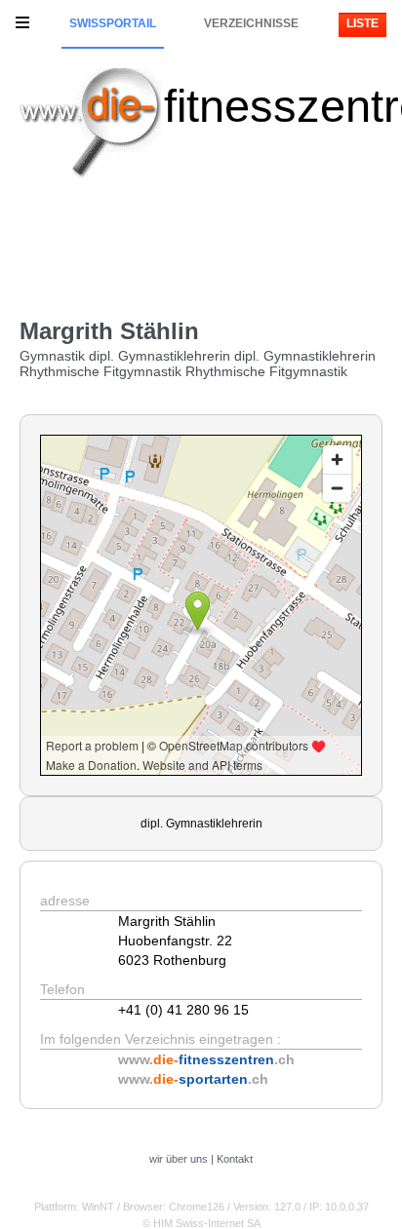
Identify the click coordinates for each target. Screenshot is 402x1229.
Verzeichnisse (251, 23)
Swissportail (112, 23)
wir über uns (178, 1159)
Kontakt (235, 1159)
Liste (362, 23)
